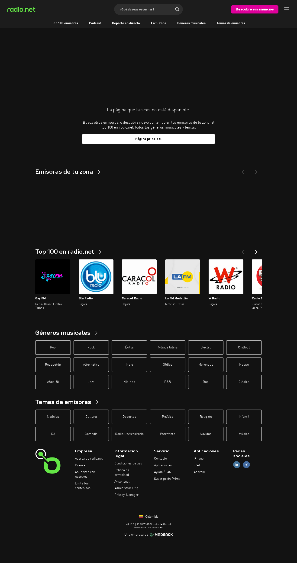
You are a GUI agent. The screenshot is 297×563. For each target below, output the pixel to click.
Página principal (148, 139)
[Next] (256, 170)
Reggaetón (53, 364)
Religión (206, 416)
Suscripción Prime (167, 478)
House (244, 364)
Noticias (53, 416)
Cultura (91, 416)
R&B (167, 382)
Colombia (151, 516)
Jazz (91, 382)
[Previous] (242, 170)
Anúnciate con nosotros (85, 474)
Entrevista (167, 434)
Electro (205, 347)
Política (167, 416)
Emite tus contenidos (82, 486)
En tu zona (158, 23)
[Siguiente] (256, 250)
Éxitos (129, 347)
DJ (53, 434)
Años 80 (53, 382)
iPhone (198, 458)
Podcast (95, 23)
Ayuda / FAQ (162, 472)
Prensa (80, 465)
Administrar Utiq (126, 488)
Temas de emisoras (231, 23)
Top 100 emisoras (65, 23)
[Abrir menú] (287, 9)
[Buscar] (177, 9)
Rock (91, 347)
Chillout (244, 347)
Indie (129, 364)
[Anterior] (242, 250)
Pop (53, 347)
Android (199, 472)
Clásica (244, 382)
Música (244, 434)
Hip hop (129, 382)
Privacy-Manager (126, 495)
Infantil (244, 416)
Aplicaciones (163, 465)
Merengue (205, 364)
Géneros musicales (191, 23)
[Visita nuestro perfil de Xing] (246, 464)
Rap (206, 382)
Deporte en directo (126, 23)
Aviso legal (121, 481)
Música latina (168, 347)
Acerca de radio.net (89, 458)
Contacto (160, 458)
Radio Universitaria (129, 434)
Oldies (167, 364)
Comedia (91, 434)
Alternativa (91, 364)
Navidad (206, 434)
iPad (197, 465)
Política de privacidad (121, 473)
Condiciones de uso (128, 463)
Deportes (129, 416)
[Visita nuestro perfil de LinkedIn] (237, 464)
